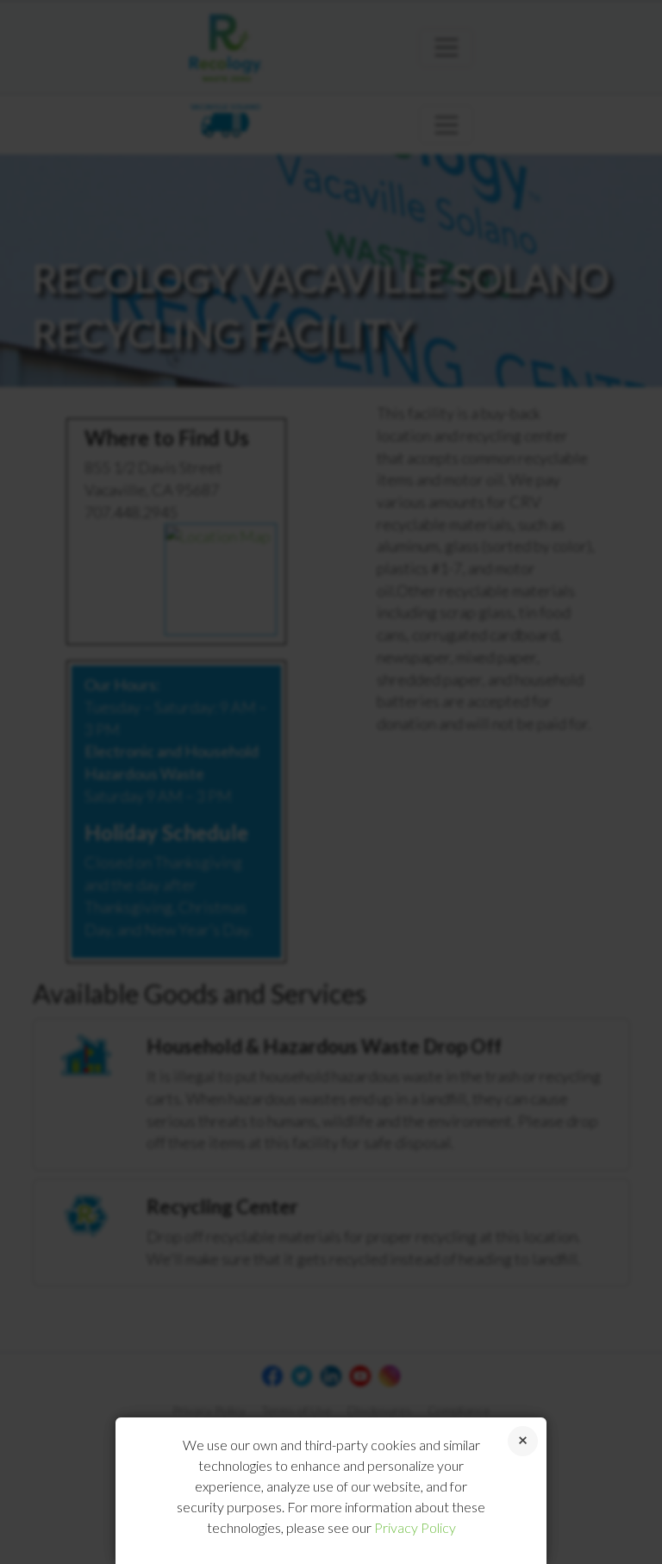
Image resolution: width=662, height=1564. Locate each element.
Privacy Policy (415, 1527)
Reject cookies (523, 1441)
